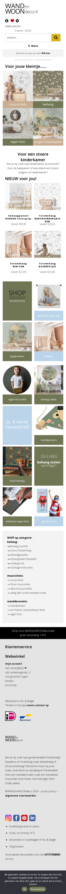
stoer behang (17, 480)
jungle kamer (17, 356)
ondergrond (17, 563)
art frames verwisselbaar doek (27, 610)
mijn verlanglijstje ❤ (16, 668)
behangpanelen (19, 555)
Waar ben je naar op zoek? (33, 53)
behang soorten (19, 546)
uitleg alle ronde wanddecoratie (28, 593)
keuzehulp (11, 685)
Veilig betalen (16, 846)
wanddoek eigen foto (48, 315)
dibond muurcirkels (21, 588)
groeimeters (49, 521)
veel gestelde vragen (16, 676)
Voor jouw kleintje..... (26, 66)
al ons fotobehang (20, 550)
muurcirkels (16, 580)
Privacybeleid (37, 889)
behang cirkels (49, 399)
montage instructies (21, 567)
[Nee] (62, 882)
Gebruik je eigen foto (17, 521)
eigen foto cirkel (17, 399)
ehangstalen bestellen (24, 559)
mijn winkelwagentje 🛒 (18, 672)
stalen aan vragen (48, 480)
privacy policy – (49, 791)
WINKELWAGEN (13, 26)
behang (49, 356)
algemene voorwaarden (20, 795)
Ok (24, 889)
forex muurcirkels (20, 584)
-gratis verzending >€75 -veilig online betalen (33, 59)
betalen (9, 681)
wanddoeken (17, 605)
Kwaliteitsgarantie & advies (24, 826)
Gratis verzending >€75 (22, 833)
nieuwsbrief (17, 440)
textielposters (49, 440)
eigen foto (16, 614)
